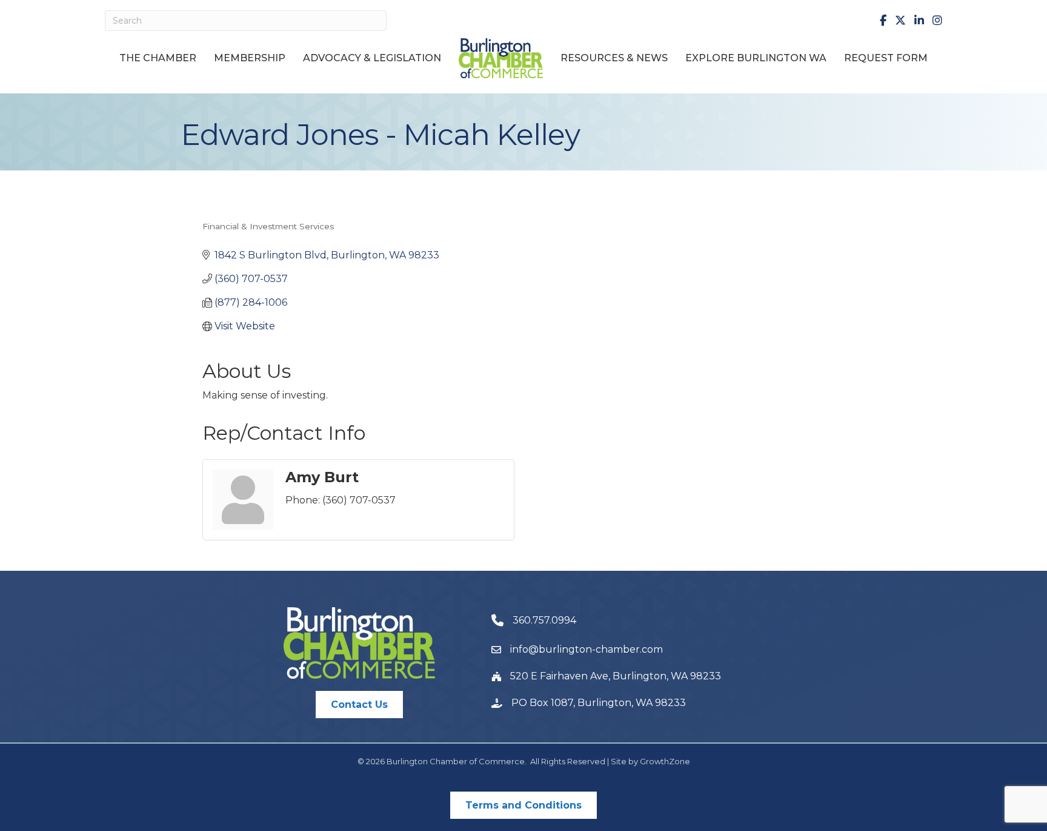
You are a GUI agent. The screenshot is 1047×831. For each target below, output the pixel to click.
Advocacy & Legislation (372, 58)
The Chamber (157, 58)
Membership (249, 58)
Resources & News (614, 58)
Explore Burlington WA (755, 58)
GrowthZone (665, 761)
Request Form (886, 58)
